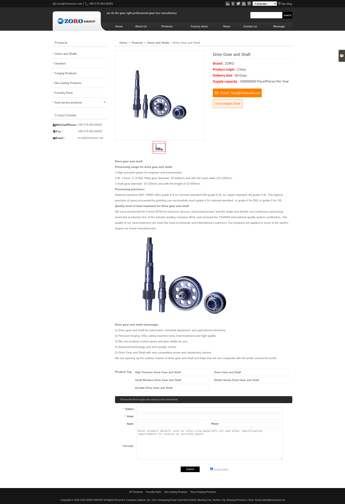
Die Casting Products (68, 83)
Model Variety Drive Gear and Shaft (236, 380)
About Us (141, 26)
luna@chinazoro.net (69, 3)
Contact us (250, 26)
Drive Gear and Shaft (227, 372)
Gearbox (60, 63)
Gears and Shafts (158, 42)
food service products (68, 102)
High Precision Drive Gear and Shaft (158, 372)
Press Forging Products (203, 492)
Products (166, 26)
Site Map (286, 3)
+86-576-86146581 (100, 3)
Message (279, 26)
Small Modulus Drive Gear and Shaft (158, 380)
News (226, 26)
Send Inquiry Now (227, 103)
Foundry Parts (64, 92)
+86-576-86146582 (90, 131)
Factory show (199, 26)
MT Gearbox (136, 492)
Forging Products (65, 73)
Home (119, 26)
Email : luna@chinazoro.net (237, 93)
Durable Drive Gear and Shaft (153, 387)
